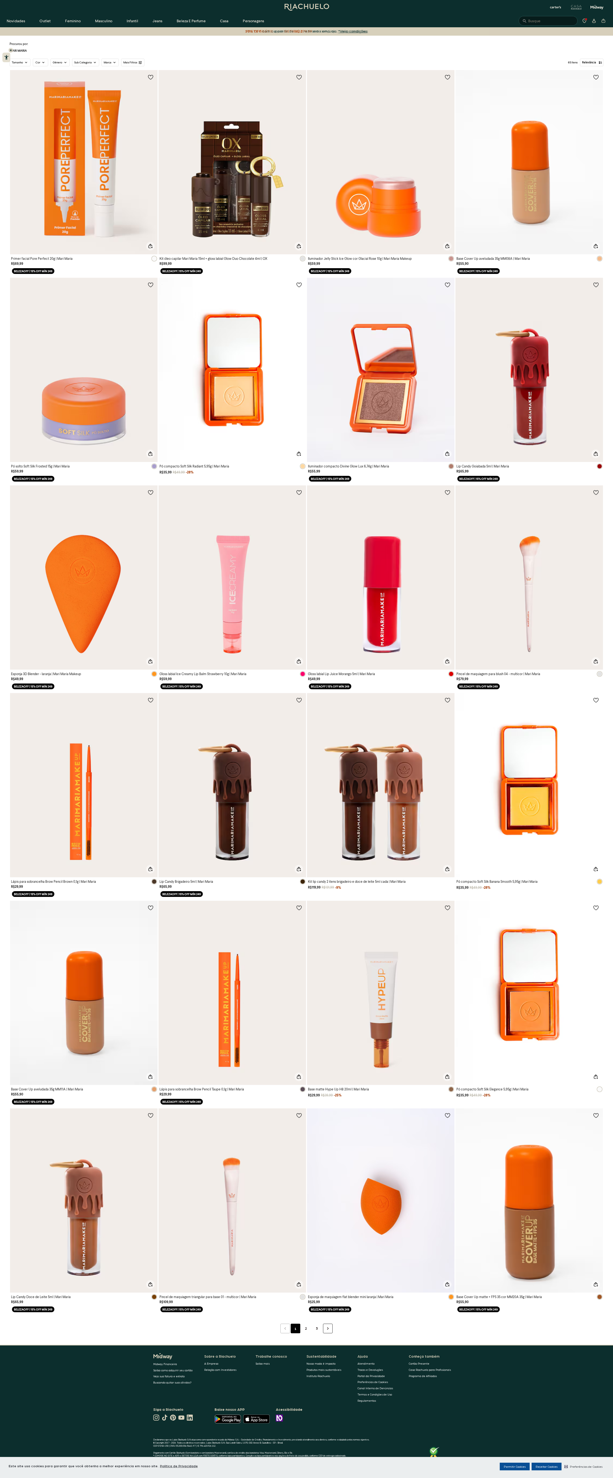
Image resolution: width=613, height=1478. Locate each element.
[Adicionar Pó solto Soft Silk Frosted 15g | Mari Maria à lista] (150, 284)
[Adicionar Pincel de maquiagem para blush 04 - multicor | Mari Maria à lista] (596, 492)
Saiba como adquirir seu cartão (173, 1370)
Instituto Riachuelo (318, 1376)
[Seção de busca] (548, 21)
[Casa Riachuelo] (576, 7)
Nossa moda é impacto (320, 1363)
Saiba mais (262, 1363)
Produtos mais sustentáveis (323, 1370)
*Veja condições (352, 30)
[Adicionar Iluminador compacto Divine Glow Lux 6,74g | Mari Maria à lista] (447, 284)
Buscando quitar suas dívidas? (172, 1382)
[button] (583, 1466)
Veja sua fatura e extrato (169, 1376)
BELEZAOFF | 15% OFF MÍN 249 (33, 271)
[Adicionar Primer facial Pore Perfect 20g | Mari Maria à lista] (150, 77)
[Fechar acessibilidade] (10, 50)
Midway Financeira (165, 1364)
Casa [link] (224, 20)
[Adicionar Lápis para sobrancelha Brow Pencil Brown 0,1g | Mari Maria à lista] (150, 700)
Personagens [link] (253, 20)
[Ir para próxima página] (328, 1328)
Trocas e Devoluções (370, 1370)
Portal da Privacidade (371, 1376)
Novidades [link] (16, 20)
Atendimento (366, 1363)
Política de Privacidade (179, 1466)
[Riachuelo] (306, 7)
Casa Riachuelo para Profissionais (430, 1370)
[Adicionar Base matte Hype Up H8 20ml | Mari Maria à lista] (447, 907)
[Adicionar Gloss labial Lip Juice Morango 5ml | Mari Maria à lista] (447, 492)
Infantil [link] (132, 20)
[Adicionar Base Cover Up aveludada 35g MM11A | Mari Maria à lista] (150, 907)
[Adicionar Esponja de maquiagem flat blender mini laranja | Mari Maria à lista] (447, 1115)
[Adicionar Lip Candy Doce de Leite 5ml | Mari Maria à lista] (150, 1115)
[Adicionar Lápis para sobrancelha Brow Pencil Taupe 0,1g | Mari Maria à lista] (299, 907)
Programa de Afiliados (423, 1376)
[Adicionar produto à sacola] (150, 246)
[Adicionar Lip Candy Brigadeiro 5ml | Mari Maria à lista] (299, 700)
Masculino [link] (103, 20)
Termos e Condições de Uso (375, 1394)
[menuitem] (16, 21)
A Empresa (211, 1363)
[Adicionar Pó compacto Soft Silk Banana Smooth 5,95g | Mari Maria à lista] (596, 700)
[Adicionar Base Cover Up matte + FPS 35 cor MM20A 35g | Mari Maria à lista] (596, 1115)
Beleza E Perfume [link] (191, 20)
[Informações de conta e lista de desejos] (594, 21)
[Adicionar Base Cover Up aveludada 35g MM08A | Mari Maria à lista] (596, 77)
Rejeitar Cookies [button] (546, 1466)
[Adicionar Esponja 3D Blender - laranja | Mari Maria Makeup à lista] (150, 492)
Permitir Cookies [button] (515, 1466)
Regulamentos (367, 1400)
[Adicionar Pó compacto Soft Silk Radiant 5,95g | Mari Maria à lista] (299, 284)
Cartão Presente (419, 1363)
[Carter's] (555, 7)
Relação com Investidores (220, 1370)
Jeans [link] (157, 20)
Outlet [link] (45, 20)
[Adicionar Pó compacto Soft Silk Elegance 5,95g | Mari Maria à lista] (596, 907)
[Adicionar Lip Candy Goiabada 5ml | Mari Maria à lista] (596, 284)
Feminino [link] (72, 20)
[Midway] (597, 7)
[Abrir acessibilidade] (6, 57)
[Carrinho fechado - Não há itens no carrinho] (603, 21)
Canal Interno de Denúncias (375, 1388)
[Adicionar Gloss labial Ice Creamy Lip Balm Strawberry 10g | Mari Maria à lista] (299, 492)
